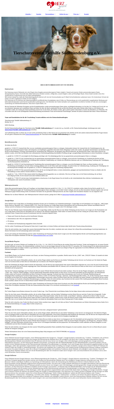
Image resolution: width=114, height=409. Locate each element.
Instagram (72, 331)
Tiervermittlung (49, 14)
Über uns (76, 14)
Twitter (24, 303)
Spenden (38, 14)
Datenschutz (65, 404)
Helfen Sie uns (63, 14)
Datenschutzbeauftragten (32, 134)
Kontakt (86, 14)
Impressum (56, 404)
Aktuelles (28, 14)
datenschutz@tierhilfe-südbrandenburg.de (18, 129)
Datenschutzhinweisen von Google (43, 235)
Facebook (76, 285)
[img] (57, 6)
